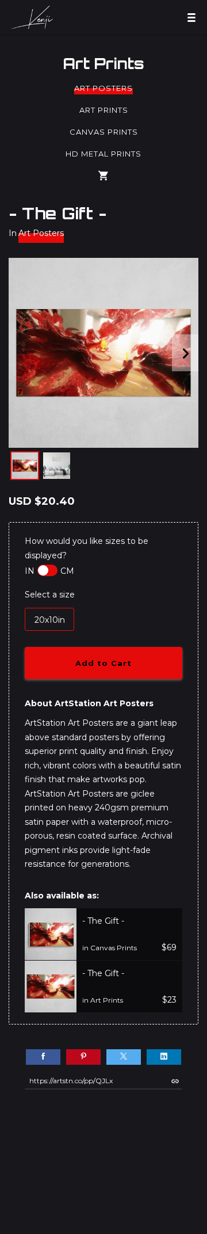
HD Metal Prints (103, 153)
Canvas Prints (104, 131)
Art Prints (103, 63)
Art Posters (103, 88)
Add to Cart (103, 663)
